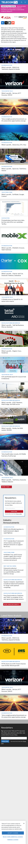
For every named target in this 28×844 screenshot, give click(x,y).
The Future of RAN (6, 192)
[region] (13, 832)
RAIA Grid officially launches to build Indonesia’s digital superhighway (14, 531)
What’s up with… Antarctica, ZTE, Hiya (13, 145)
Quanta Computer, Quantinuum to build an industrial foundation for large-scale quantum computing (14, 584)
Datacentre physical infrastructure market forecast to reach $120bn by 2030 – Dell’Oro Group (14, 571)
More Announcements (11, 604)
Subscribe (14, 511)
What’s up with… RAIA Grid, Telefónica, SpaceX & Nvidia (10, 68)
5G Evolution (5, 218)
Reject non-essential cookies (13, 836)
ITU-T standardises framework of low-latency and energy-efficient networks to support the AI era (14, 543)
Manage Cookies (12, 839)
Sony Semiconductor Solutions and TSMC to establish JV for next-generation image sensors (14, 597)
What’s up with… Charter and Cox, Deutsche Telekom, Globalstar (12, 274)
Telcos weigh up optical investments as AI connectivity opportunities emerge (13, 120)
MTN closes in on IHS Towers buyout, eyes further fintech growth (13, 664)
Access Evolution (6, 65)
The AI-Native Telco (7, 91)
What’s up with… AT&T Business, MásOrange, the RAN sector (11, 403)
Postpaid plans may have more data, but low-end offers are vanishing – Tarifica (12, 222)
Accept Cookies (13, 833)
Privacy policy (19, 514)
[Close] (24, 823)
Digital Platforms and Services (10, 323)
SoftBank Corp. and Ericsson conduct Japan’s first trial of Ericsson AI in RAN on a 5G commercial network (13, 557)
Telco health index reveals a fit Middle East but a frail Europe (13, 455)
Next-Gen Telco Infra (10, 566)
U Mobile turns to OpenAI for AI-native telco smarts (12, 300)
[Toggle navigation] (25, 2)
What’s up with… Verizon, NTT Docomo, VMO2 (11, 94)
